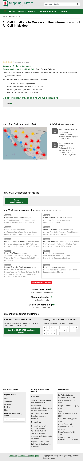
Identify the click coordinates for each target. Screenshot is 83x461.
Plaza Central (66, 401)
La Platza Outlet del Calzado (66, 396)
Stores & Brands (48, 11)
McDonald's (8, 404)
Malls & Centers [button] (26, 11)
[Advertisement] (41, 44)
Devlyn (7, 407)
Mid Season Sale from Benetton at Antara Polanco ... (39, 416)
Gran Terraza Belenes (45, 69)
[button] (5, 11)
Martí (6, 398)
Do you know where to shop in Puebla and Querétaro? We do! (39, 428)
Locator (64, 11)
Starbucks (8, 401)
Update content (22, 455)
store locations (16, 201)
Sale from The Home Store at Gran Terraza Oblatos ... (41, 409)
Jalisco (7, 103)
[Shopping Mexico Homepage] (21, 4)
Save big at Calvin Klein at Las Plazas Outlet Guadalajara (41, 402)
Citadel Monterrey (67, 419)
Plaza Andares (66, 433)
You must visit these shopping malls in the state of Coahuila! (41, 436)
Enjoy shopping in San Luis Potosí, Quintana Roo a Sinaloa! (41, 444)
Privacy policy (34, 455)
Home (12, 11)
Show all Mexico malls (40, 283)
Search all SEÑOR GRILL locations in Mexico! (21, 331)
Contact (12, 455)
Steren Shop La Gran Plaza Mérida (68, 438)
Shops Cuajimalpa (68, 406)
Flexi (6, 410)
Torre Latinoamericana (67, 413)
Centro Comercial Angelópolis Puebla (67, 426)
